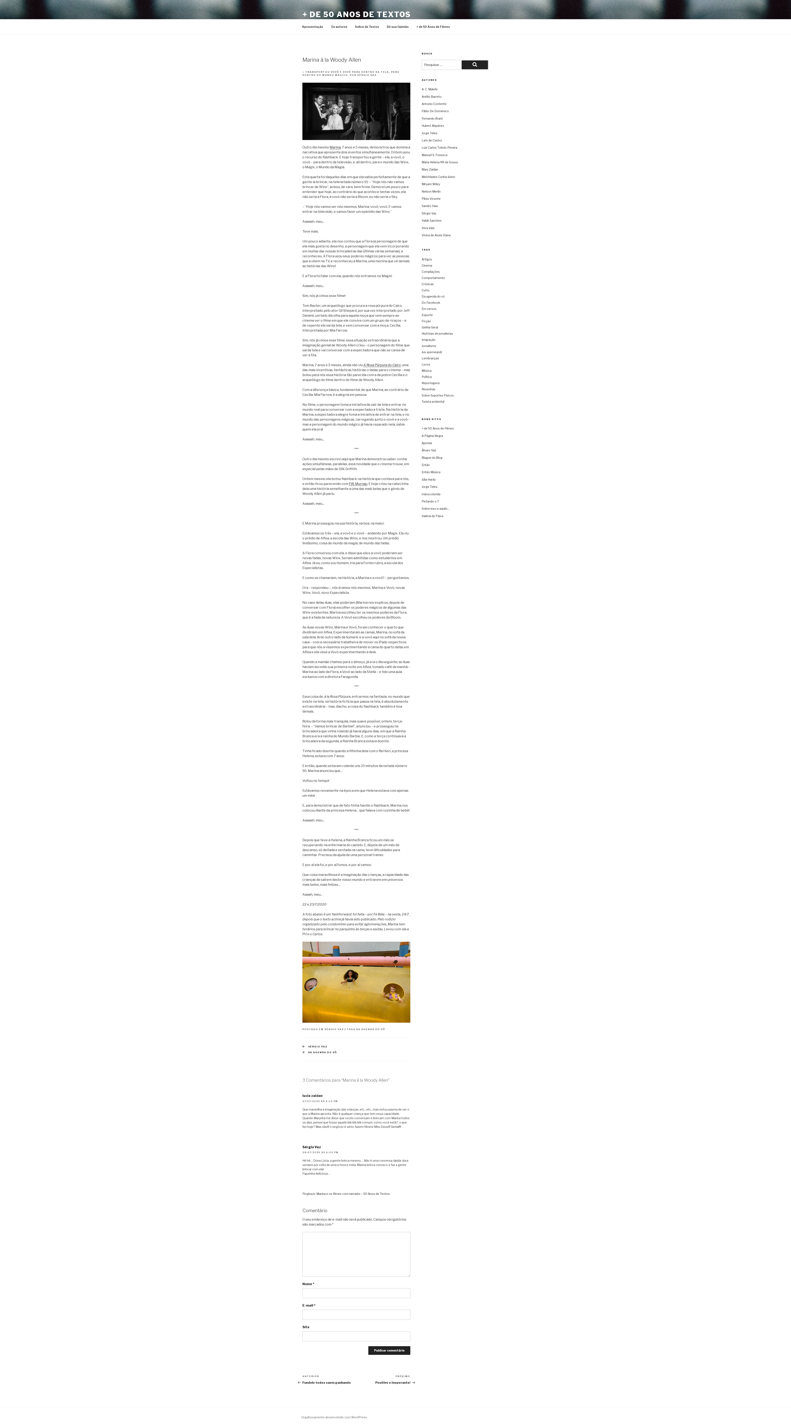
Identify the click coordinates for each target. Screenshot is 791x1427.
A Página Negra (432, 436)
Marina (335, 147)
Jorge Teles (430, 133)
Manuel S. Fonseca (434, 155)
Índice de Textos (367, 26)
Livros (426, 364)
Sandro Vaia (430, 206)
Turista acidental (433, 401)
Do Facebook (431, 302)
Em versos (429, 309)
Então (426, 465)
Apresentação (312, 26)
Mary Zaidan (430, 169)
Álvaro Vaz (429, 450)
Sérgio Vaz (334, 1029)
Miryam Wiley (431, 184)
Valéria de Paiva (432, 516)
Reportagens (431, 383)
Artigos (427, 259)
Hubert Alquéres (433, 125)
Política (427, 377)
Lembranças (430, 358)
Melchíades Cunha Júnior (438, 177)
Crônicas (428, 284)
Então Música (431, 472)
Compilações (431, 271)
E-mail (309, 1305)
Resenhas (428, 389)
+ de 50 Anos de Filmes (433, 26)
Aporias (427, 443)
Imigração (428, 339)
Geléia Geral (430, 327)
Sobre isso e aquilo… (436, 508)
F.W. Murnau (358, 484)
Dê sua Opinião (398, 26)
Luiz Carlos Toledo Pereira (439, 147)
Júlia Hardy (429, 479)
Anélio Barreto (432, 96)
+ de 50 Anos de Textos (356, 14)
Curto (425, 290)
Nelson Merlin (431, 191)
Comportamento (433, 278)
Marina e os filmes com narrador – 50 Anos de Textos (353, 1193)
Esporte (427, 315)
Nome (308, 1284)
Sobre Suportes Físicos (438, 395)
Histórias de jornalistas (437, 333)
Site (305, 1327)
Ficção (426, 321)
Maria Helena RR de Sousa (440, 162)
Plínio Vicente (431, 198)
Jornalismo (429, 346)
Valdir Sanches (432, 220)
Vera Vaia (428, 228)
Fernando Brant (432, 118)
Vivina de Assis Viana (436, 235)
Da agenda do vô (370, 1029)
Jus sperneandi (432, 352)
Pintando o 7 (430, 501)
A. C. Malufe (430, 89)
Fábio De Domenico (435, 111)
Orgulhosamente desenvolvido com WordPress (334, 1417)
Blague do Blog (432, 457)
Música (427, 370)
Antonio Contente (434, 104)
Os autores (339, 26)
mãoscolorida (431, 494)
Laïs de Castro (432, 140)
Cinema (427, 265)
